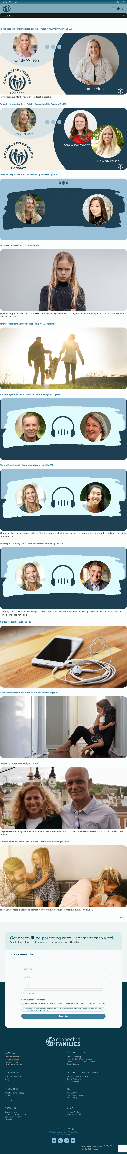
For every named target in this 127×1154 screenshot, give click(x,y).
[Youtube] (66, 1140)
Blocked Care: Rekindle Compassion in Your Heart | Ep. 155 (26, 465)
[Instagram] (60, 1140)
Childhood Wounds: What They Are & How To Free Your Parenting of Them (34, 841)
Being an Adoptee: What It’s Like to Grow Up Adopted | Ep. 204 (28, 174)
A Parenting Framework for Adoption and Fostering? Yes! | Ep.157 (30, 394)
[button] (118, 9)
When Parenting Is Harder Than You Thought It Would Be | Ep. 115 (29, 692)
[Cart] (123, 8)
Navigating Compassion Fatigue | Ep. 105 (19, 763)
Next (123, 917)
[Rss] (73, 1140)
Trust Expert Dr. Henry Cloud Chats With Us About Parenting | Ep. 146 (31, 543)
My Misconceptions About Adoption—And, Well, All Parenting (28, 323)
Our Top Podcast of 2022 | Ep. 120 (15, 621)
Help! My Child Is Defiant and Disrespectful (19, 245)
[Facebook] (54, 1140)
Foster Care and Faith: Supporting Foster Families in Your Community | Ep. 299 (36, 28)
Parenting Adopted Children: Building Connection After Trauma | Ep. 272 (33, 104)
